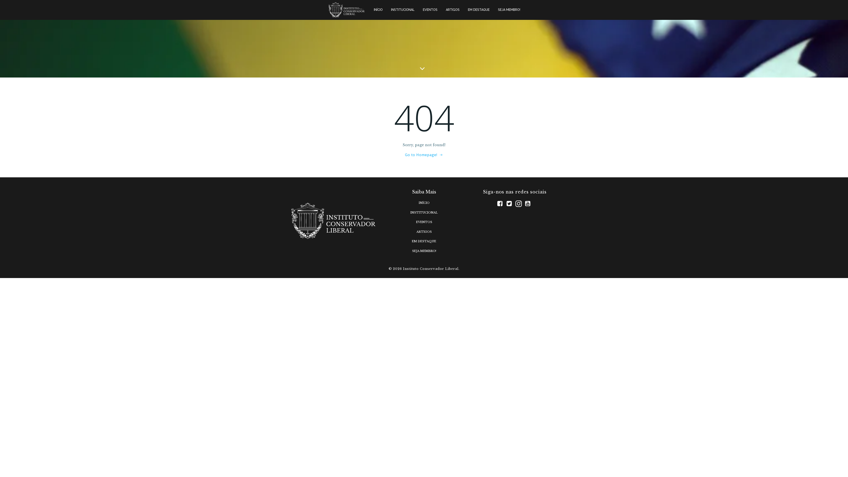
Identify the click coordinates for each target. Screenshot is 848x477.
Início (378, 9)
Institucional (403, 9)
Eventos (430, 9)
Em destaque (479, 9)
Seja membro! (509, 9)
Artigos (453, 9)
